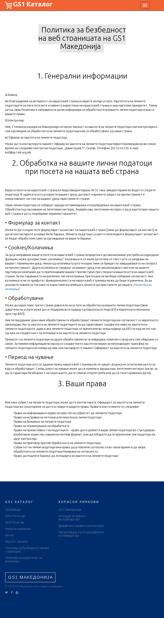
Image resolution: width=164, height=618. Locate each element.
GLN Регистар (14, 522)
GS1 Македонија (70, 509)
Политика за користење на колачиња (23, 559)
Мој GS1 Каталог (16, 541)
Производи (12, 509)
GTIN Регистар (15, 516)
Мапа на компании (18, 529)
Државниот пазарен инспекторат (81, 526)
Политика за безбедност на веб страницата (27, 549)
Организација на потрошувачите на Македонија (81, 534)
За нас (9, 535)
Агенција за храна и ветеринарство (72, 517)
